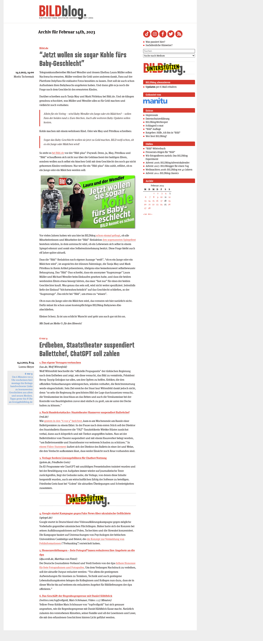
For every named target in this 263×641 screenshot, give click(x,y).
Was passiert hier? (155, 41)
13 (145, 200)
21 (149, 204)
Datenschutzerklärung (157, 118)
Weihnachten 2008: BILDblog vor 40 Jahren (169, 169)
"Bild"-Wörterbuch (155, 148)
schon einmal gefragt (108, 235)
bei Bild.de (58, 153)
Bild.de (43, 48)
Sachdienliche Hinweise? (159, 45)
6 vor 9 (43, 338)
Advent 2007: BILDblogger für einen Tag (167, 166)
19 (169, 200)
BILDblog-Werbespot (157, 122)
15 (153, 200)
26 (169, 204)
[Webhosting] (155, 103)
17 (161, 200)
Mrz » (150, 214)
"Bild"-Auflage (153, 129)
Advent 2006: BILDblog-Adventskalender (167, 162)
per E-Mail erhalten (161, 86)
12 (170, 197)
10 (161, 197)
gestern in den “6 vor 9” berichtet (63, 421)
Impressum (152, 115)
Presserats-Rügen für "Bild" (160, 152)
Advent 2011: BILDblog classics (162, 173)
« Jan (145, 214)
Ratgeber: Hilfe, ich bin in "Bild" (163, 132)
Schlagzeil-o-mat (155, 125)
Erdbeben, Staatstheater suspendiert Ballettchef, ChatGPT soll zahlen (86, 349)
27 (145, 208)
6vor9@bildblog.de (22, 402)
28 (149, 208)
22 (153, 204)
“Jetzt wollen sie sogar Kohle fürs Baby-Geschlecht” (82, 59)
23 (157, 204)
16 (157, 200)
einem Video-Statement (52, 446)
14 (149, 200)
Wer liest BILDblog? (156, 136)
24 (161, 204)
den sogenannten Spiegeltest (119, 239)
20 (145, 204)
